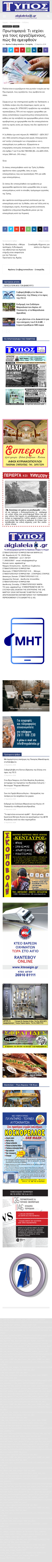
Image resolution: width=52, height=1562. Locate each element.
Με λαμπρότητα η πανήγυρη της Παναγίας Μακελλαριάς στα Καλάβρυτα (26, 760)
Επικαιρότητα (15, 22)
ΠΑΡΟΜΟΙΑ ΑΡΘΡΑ (12, 282)
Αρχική (5, 22)
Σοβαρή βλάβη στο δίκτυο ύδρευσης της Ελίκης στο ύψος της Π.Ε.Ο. (32, 295)
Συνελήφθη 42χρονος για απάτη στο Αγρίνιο (38, 245)
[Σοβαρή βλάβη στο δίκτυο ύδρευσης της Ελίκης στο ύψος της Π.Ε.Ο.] (9, 295)
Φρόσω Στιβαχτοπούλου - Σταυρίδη (19, 44)
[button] (48, 16)
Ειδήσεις (25, 22)
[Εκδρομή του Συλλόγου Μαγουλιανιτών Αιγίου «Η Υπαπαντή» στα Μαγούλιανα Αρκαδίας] (9, 307)
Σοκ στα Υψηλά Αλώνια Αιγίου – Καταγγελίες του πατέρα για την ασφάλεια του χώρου (24, 794)
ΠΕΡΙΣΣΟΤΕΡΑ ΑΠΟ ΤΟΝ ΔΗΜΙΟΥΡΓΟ (19, 286)
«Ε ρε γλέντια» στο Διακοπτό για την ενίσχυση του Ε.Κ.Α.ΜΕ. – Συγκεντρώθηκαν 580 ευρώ (32, 322)
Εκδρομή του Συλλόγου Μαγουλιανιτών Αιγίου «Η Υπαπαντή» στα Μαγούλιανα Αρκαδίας (24, 805)
